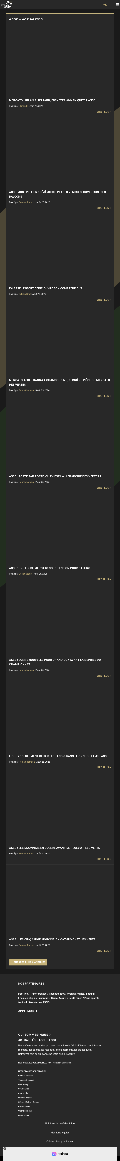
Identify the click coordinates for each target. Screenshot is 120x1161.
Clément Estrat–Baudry (28, 1102)
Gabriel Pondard (25, 1111)
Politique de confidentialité (60, 1123)
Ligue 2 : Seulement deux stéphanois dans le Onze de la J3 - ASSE (58, 756)
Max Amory (23, 1084)
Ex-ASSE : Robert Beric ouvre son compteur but (45, 288)
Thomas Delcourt (26, 1080)
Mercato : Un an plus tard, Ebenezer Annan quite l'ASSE (52, 100)
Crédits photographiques (59, 1141)
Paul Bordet (23, 1093)
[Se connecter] (105, 4)
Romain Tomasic (27, 202)
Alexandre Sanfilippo (62, 1063)
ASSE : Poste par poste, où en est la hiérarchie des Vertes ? (55, 476)
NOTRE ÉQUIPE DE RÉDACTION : (33, 1071)
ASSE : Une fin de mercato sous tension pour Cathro (49, 568)
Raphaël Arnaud (27, 390)
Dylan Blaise (23, 1115)
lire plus (103, 111)
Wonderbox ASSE (39, 1002)
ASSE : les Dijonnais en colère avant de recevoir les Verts (54, 847)
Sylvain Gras (25, 294)
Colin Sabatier (25, 574)
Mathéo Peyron (25, 1097)
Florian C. (23, 106)
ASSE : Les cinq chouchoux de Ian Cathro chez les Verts (52, 939)
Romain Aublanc (25, 1075)
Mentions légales (60, 1132)
